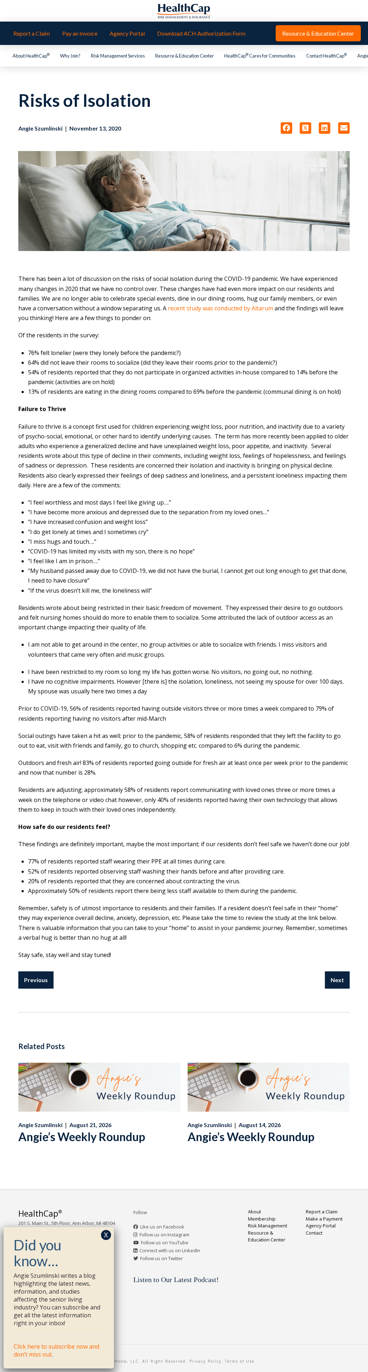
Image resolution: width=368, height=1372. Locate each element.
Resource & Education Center (266, 1236)
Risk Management (267, 1225)
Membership (262, 1219)
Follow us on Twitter (161, 1258)
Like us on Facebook (162, 1226)
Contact (314, 1233)
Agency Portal (321, 1225)
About (254, 1211)
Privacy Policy (205, 1361)
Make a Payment (324, 1219)
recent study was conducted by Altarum (220, 308)
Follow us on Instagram (164, 1234)
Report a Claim (321, 1211)
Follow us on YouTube (164, 1242)
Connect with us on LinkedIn (169, 1250)
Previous (36, 979)
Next (337, 979)
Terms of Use (239, 1361)
